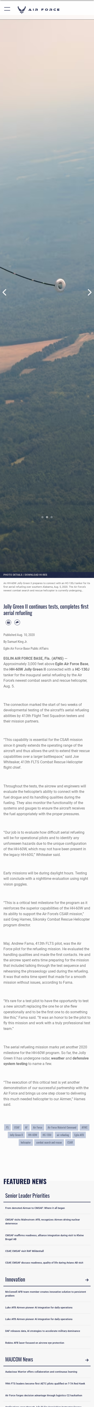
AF (26, 1127)
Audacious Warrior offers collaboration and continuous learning (41, 1371)
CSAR (70, 1142)
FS (7, 1127)
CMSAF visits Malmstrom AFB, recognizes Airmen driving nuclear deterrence (42, 1221)
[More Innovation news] (87, 1280)
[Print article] (8, 622)
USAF (17, 1127)
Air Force (37, 1127)
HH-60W (32, 1135)
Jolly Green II (16, 1135)
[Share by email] (17, 622)
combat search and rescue (49, 1142)
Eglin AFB (79, 1135)
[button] (7, 9)
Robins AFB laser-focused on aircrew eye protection (34, 1342)
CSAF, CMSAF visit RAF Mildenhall (24, 1251)
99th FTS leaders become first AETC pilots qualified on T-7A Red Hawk (45, 1383)
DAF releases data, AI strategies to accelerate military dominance (42, 1331)
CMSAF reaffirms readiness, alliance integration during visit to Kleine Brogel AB (44, 1237)
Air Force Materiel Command (62, 1127)
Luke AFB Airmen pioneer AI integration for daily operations (39, 1307)
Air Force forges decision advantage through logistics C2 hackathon (43, 1395)
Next (89, 292)
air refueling (63, 1135)
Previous (4, 292)
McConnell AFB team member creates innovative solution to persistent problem (45, 1293)
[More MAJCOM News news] (87, 1360)
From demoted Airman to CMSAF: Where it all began (35, 1208)
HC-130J (47, 1135)
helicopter (26, 1142)
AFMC (84, 1127)
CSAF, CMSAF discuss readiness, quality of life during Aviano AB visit (44, 1262)
